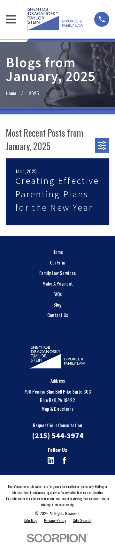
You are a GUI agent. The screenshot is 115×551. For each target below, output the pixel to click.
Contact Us (57, 314)
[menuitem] (30, 520)
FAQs (57, 293)
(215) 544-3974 (57, 435)
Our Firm (57, 262)
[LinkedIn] (51, 460)
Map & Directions (57, 408)
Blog (57, 304)
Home (57, 251)
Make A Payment (57, 283)
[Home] (55, 19)
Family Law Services (57, 272)
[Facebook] (64, 460)
